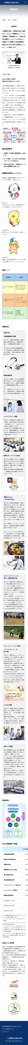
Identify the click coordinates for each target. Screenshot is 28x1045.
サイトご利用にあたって (8, 1028)
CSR (9, 20)
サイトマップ (5, 1031)
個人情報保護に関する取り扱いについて (11, 1026)
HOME (3, 20)
